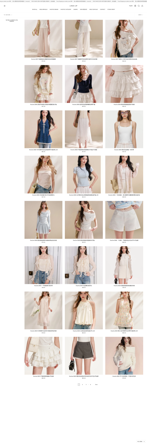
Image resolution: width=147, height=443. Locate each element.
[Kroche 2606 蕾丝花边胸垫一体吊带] (124, 129)
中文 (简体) (139, 441)
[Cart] (142, 6)
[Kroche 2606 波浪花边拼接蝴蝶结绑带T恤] (84, 84)
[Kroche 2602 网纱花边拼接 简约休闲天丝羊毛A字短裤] (84, 356)
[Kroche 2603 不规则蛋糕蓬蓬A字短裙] (43, 356)
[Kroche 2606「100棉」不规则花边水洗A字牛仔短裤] (124, 220)
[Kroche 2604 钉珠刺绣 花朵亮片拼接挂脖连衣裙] (43, 310)
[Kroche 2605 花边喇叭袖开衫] (84, 265)
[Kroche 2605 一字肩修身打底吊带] (43, 265)
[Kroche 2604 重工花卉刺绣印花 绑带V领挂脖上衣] (124, 310)
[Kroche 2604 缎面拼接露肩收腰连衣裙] (124, 265)
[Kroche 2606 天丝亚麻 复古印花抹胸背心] (43, 174)
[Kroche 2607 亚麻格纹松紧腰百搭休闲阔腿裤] (43, 39)
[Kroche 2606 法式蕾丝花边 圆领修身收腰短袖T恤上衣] (84, 174)
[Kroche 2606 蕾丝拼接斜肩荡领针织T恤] (84, 220)
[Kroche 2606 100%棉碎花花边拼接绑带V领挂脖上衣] (43, 129)
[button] (54, 9)
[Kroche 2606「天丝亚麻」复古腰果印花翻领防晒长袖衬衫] (124, 174)
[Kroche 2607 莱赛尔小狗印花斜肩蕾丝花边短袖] (124, 39)
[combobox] (141, 441)
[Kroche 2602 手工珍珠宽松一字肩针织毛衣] (124, 356)
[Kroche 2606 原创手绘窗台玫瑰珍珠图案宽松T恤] (43, 84)
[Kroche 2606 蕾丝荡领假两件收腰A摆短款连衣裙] (43, 220)
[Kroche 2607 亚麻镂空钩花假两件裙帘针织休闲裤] (84, 39)
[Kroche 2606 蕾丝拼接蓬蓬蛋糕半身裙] (124, 84)
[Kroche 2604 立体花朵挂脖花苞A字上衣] (84, 310)
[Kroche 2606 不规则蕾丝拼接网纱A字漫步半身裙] (84, 129)
